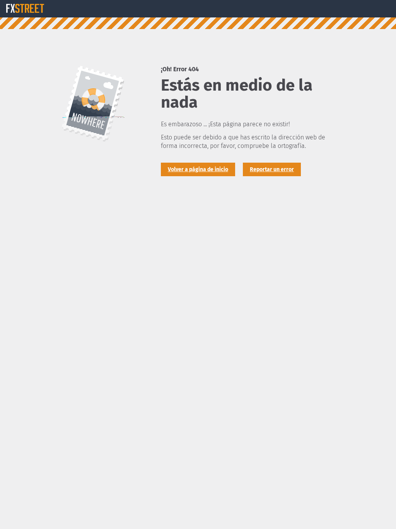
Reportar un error (272, 169)
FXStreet (25, 8)
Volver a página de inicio (198, 169)
